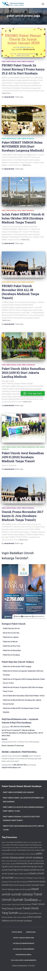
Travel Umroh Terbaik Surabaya (21, 904)
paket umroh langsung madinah (25, 847)
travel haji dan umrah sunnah (27, 863)
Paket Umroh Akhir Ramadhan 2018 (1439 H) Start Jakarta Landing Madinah (23, 373)
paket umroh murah (14, 850)
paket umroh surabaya (30, 857)
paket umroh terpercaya (33, 861)
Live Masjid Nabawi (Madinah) (23, 943)
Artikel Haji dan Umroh (11, 628)
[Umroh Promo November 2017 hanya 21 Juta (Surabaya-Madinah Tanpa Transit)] (23, 490)
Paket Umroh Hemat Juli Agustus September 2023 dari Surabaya (23, 800)
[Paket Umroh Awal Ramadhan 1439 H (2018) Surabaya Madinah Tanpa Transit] (23, 428)
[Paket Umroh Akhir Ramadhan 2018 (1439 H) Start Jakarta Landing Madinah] (23, 346)
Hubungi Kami (30, 932)
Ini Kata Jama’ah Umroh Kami (23, 938)
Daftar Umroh (17, 932)
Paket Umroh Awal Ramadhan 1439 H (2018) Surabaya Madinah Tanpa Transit (23, 457)
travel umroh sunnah (23, 889)
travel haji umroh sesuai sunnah (22, 870)
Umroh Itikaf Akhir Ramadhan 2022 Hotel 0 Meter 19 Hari (24, 696)
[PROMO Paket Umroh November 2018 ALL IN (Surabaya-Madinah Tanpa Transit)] (23, 264)
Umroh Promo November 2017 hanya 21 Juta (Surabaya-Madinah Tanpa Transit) (22, 516)
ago (19, 97)
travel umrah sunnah (21, 874)
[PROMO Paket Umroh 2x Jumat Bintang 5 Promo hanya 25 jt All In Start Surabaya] (23, 42)
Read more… (6, 93)
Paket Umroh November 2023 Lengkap (17, 666)
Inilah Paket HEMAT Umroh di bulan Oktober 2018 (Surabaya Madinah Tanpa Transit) (23, 218)
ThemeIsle (31, 966)
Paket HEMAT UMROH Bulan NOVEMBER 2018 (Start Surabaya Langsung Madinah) (23, 146)
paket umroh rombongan (29, 854)
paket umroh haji (29, 842)
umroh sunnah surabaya (21, 920)
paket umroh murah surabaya (31, 850)
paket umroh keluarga (31, 845)
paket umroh (5, 842)
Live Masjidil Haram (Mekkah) (23, 949)
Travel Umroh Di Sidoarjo (23, 878)
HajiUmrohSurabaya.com (11, 767)
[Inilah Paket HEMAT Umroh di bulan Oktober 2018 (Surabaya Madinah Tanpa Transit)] (23, 191)
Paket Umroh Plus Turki (11, 646)
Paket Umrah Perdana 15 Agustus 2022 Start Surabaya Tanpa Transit (21, 818)
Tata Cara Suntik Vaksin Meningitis (23, 960)
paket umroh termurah (20, 861)
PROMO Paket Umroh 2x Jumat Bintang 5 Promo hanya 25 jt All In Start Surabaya (23, 69)
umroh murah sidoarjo (19, 917)
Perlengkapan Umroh (23, 954)
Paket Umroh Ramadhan (26, 365)
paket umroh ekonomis (16, 842)
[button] (33, 393)
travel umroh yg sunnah (27, 913)
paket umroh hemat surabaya (15, 845)
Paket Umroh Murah (9, 61)
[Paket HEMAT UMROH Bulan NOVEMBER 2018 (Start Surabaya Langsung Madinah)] (23, 119)
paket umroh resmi (15, 854)
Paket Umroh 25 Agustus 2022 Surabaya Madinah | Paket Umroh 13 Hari (23, 809)
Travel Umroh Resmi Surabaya (17, 882)
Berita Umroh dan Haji (11, 633)
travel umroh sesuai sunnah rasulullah (24, 885)
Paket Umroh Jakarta (10, 637)
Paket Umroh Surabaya (25, 61)
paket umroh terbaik (7, 861)
